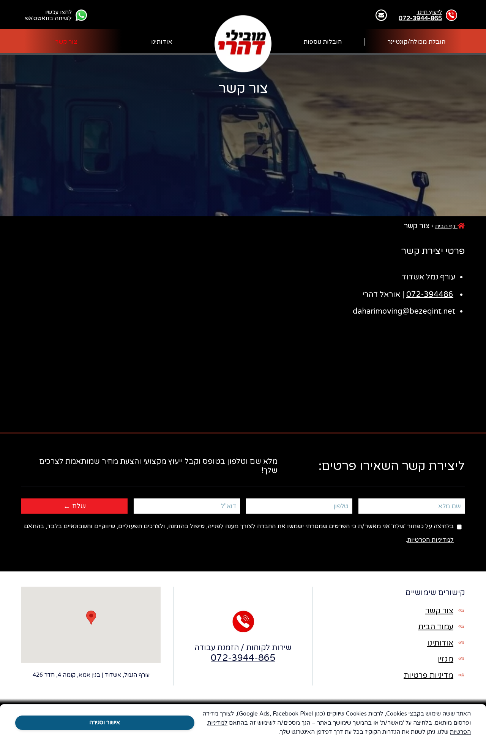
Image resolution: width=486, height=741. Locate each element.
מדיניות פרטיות (428, 675)
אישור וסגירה (104, 722)
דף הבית (446, 226)
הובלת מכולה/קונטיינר (416, 42)
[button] (91, 618)
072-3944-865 (243, 657)
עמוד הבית (435, 627)
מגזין (445, 659)
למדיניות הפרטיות (430, 540)
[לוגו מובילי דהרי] (243, 43)
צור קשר (66, 42)
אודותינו (161, 42)
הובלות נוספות (322, 42)
